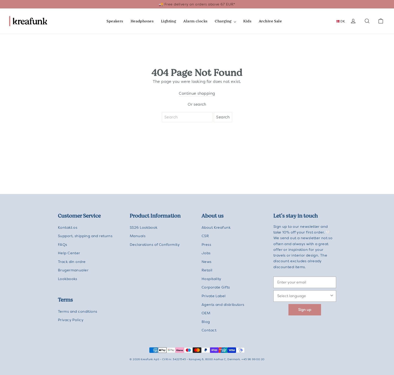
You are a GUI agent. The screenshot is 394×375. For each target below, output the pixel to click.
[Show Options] (331, 296)
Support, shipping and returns (85, 235)
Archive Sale (270, 21)
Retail (207, 270)
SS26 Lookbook (144, 227)
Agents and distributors (223, 304)
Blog (206, 321)
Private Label (214, 296)
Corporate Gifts (216, 287)
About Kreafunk (216, 227)
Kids (247, 21)
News (207, 261)
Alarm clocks (195, 21)
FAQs (62, 244)
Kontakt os (67, 227)
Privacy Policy (70, 319)
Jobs (206, 253)
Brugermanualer (73, 270)
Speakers (114, 21)
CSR (205, 235)
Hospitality (211, 278)
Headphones (142, 21)
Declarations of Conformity (155, 244)
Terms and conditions (77, 311)
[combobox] (303, 296)
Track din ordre (72, 261)
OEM (206, 313)
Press (206, 244)
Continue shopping (197, 93)
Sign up (304, 309)
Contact (209, 330)
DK (342, 21)
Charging (224, 21)
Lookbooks (67, 278)
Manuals (137, 235)
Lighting (168, 21)
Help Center (69, 253)
